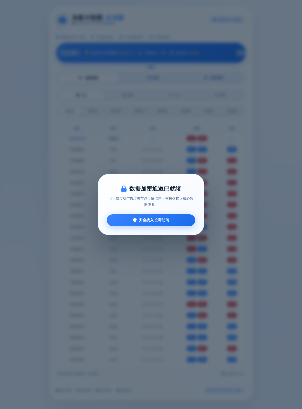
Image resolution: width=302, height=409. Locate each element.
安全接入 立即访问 (154, 220)
